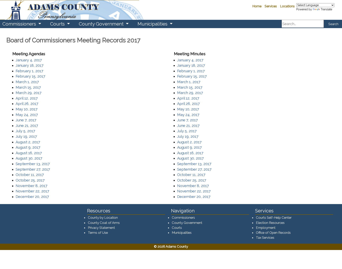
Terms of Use (98, 233)
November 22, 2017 (32, 191)
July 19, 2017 (26, 136)
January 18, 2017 (29, 65)
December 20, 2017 (32, 197)
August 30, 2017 (29, 158)
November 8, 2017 (31, 186)
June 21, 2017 (27, 126)
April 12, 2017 (27, 98)
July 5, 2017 (25, 131)
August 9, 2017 (28, 147)
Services (271, 6)
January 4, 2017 (29, 60)
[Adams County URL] (69, 10)
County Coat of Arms (104, 223)
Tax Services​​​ (265, 238)
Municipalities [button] (153, 24)
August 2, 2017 (28, 142)
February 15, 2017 (30, 76)
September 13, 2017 (33, 164)
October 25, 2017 (30, 180)
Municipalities (182, 233)
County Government (187, 223)
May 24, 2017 (27, 115)
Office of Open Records (273, 233)
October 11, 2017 (30, 175)
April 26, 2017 (27, 104)
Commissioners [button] (19, 24)
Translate (326, 9)
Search (333, 24)
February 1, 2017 (29, 71)
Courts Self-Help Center (274, 218)
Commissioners (183, 218)
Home (256, 6)
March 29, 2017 (28, 93)
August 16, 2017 (29, 153)
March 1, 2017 (27, 82)
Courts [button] (58, 24)
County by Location (103, 218)
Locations (287, 6)
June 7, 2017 (26, 120)
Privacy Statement (101, 228)
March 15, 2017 (28, 87)
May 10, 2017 (26, 109)
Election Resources (270, 223)
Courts (177, 228)
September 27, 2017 (33, 169)
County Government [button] (102, 24)
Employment (266, 228)
